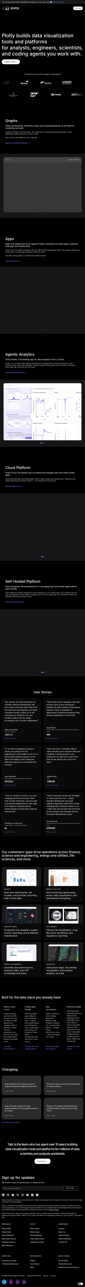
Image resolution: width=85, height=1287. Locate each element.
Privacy (45, 1276)
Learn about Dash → (13, 261)
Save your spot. (58, 2)
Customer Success (9, 1261)
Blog (32, 1267)
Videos (32, 1261)
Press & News (63, 1235)
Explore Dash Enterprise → (15, 602)
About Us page (54, 1210)
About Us (62, 1232)
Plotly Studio (6, 1229)
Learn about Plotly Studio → (16, 372)
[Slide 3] (43, 329)
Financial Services (65, 1264)
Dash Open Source (9, 1239)
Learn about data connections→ (52, 1047)
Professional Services (10, 1264)
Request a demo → (10, 62)
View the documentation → (10, 1047)
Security (53, 1276)
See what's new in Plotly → (11, 1122)
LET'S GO (70, 1188)
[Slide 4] (45, 329)
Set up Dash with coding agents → (31, 1047)
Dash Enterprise (8, 1235)
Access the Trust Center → (73, 1047)
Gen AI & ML (63, 1261)
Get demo (78, 8)
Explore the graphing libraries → (17, 143)
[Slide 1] (39, 329)
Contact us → (42, 1161)
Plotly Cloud (6, 1232)
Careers (61, 1229)
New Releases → (8, 1245)
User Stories (35, 1264)
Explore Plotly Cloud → (14, 486)
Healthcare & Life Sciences (68, 1267)
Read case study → (10, 738)
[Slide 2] (41, 329)
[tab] (34, 214)
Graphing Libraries (8, 1242)
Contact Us (62, 1242)
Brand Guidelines (64, 1239)
